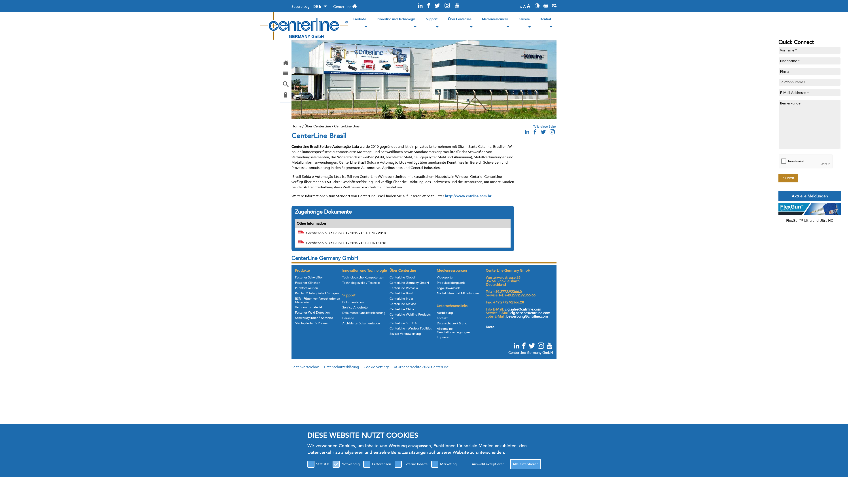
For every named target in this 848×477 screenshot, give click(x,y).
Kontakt (442, 318)
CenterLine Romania (404, 288)
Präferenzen (381, 464)
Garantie (348, 318)
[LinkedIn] (420, 6)
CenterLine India (401, 299)
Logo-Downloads (448, 288)
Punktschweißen (306, 288)
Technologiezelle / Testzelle (361, 283)
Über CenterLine (318, 126)
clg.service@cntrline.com (530, 313)
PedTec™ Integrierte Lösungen (317, 293)
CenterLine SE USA (403, 323)
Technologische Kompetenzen (363, 277)
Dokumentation (353, 302)
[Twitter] (437, 6)
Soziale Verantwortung (405, 334)
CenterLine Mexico (403, 304)
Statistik (322, 464)
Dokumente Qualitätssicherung (364, 313)
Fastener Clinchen (307, 283)
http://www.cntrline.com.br (468, 196)
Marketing (448, 464)
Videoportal (445, 277)
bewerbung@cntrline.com (527, 316)
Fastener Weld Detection (312, 312)
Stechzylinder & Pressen (312, 323)
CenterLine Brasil (347, 126)
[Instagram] (447, 6)
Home (296, 126)
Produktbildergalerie (451, 283)
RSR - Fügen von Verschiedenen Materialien (317, 300)
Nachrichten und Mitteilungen (458, 293)
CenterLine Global (402, 277)
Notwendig (350, 464)
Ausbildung (445, 313)
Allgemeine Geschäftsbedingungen (453, 330)
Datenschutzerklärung (452, 323)
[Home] (286, 63)
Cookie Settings (376, 367)
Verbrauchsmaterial (308, 307)
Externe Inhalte (415, 464)
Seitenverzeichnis (305, 367)
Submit (788, 178)
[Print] (545, 6)
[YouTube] (457, 6)
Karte (490, 327)
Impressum (444, 337)
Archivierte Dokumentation (361, 323)
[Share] (554, 6)
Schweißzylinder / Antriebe (314, 318)
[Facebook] (428, 6)
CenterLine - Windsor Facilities (411, 328)
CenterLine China (402, 309)
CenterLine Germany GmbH (409, 283)
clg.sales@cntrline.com (523, 309)
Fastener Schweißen (309, 277)
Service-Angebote (355, 307)
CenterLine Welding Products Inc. (410, 316)
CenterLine (342, 6)
